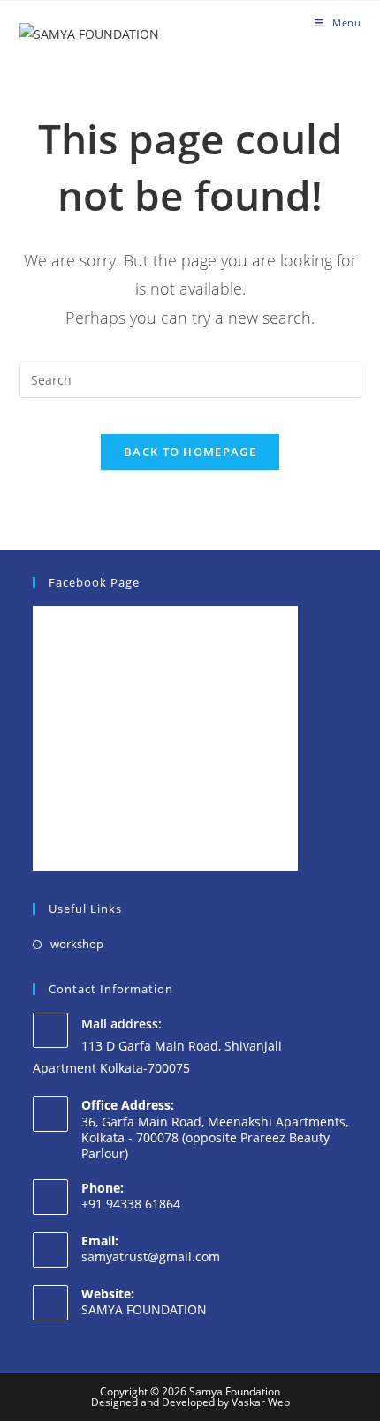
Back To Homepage (190, 452)
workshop (76, 944)
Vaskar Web (261, 1402)
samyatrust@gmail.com (150, 1256)
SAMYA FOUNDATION (144, 1309)
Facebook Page (94, 582)
